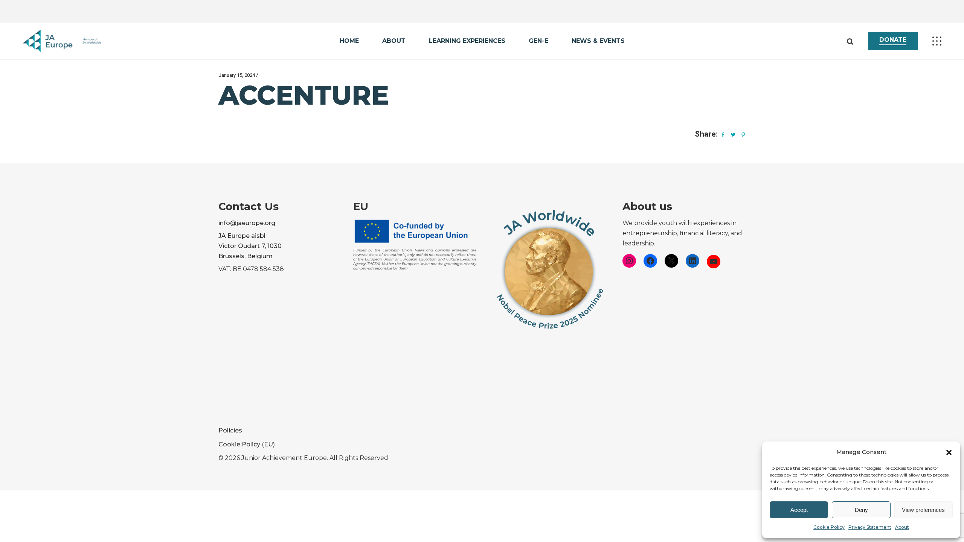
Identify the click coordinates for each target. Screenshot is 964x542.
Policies (230, 430)
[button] (949, 452)
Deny (861, 510)
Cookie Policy (829, 527)
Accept (799, 510)
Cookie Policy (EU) (246, 444)
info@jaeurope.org (246, 223)
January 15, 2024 (236, 75)
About (902, 527)
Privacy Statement (869, 527)
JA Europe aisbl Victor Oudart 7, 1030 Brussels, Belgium (250, 246)
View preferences (923, 510)
